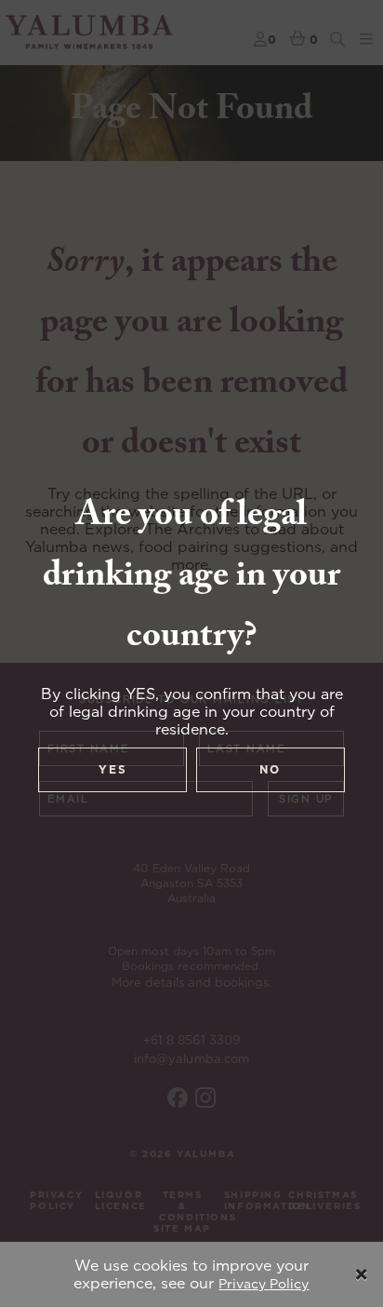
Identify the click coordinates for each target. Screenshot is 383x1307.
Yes (113, 769)
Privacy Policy (263, 1283)
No (270, 769)
